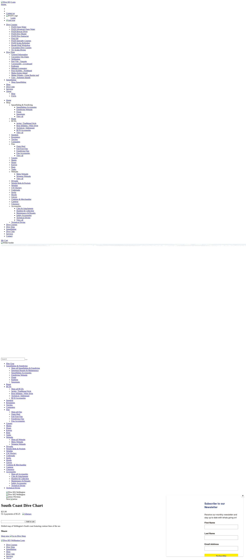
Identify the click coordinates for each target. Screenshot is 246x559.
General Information (19, 54)
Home (8, 100)
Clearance (15, 204)
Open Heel (20, 146)
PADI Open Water (18, 27)
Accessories (11, 472)
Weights (14, 185)
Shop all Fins (16, 412)
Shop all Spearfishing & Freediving (25, 368)
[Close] (243, 496)
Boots (13, 119)
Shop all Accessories (19, 474)
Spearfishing (11, 80)
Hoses (13, 162)
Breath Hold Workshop (20, 45)
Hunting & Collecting (25, 211)
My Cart (4, 240)
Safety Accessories (24, 215)
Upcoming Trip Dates (20, 57)
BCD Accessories (23, 130)
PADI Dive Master (19, 34)
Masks (14, 160)
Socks (13, 192)
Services (9, 89)
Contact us (10, 13)
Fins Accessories (23, 153)
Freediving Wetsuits (24, 109)
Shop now (5, 536)
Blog (13, 94)
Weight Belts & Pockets (20, 183)
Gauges (14, 158)
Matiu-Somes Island (19, 73)
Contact (9, 236)
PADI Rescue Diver (19, 31)
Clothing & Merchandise (21, 199)
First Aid (14, 38)
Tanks (13, 169)
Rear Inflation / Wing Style (27, 126)
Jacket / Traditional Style (26, 123)
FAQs (13, 96)
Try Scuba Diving (18, 50)
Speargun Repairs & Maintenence (25, 370)
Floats (18, 112)
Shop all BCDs (17, 389)
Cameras (14, 201)
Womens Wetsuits (23, 176)
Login (13, 18)
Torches (14, 139)
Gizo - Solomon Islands (20, 77)
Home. (4, 4)
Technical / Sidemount (25, 128)
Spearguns (20, 114)
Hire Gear (10, 363)
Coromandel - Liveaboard (21, 64)
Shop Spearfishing (18, 82)
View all (19, 116)
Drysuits (14, 181)
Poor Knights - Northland (21, 71)
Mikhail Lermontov (19, 68)
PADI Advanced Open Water (23, 29)
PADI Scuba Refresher (20, 43)
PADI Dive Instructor (20, 36)
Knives (14, 165)
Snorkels (14, 135)
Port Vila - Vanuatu (19, 61)
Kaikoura (15, 66)
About (8, 91)
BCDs (8, 386)
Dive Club (10, 87)
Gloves (14, 197)
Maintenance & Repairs (25, 213)
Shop (8, 84)
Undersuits (15, 190)
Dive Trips (10, 52)
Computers (15, 142)
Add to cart (30, 522)
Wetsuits (9, 437)
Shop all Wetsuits (18, 439)
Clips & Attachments (24, 208)
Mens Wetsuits (22, 174)
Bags (13, 167)
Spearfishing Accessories (26, 107)
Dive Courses (11, 25)
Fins (8, 410)
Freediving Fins (22, 151)
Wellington (15, 59)
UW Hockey (16, 188)
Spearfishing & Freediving (17, 366)
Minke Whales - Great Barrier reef (25, 75)
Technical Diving (23, 218)
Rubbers (14, 380)
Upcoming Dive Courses (21, 48)
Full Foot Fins (22, 149)
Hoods (14, 195)
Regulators (15, 137)
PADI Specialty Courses (21, 41)
